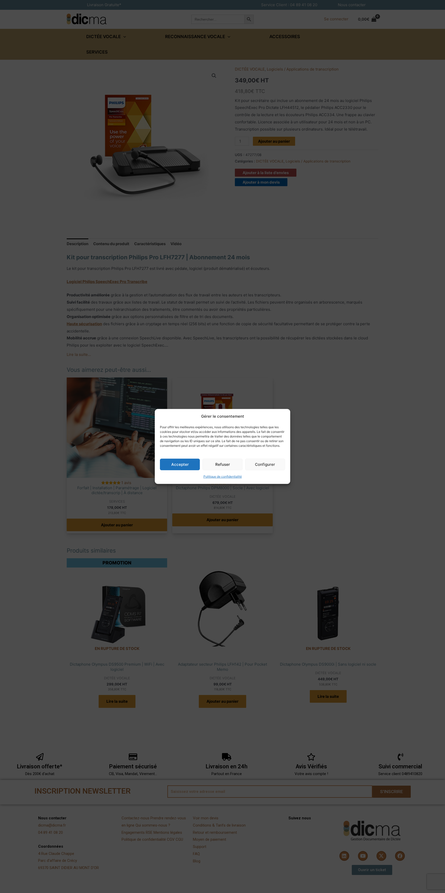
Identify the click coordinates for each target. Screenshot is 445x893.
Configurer (265, 464)
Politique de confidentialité (222, 477)
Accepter (180, 464)
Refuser (222, 464)
